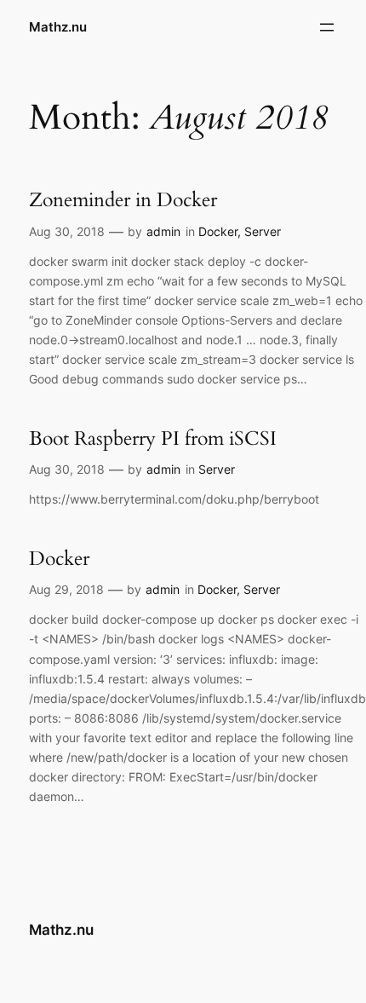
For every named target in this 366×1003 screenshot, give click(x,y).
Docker (217, 231)
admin (163, 231)
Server (262, 231)
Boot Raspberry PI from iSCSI (153, 439)
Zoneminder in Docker (123, 200)
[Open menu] (327, 27)
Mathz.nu (58, 27)
